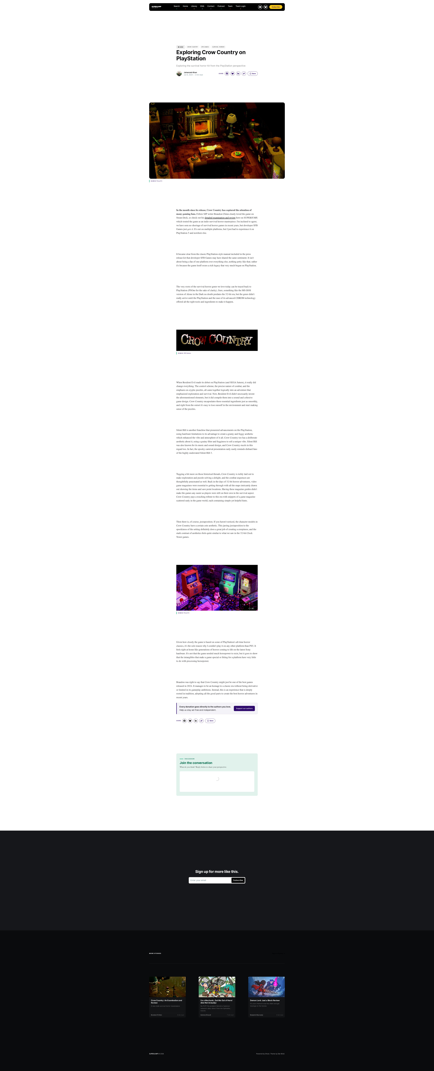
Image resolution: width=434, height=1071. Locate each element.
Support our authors (244, 708)
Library (194, 6)
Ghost (267, 1054)
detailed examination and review (220, 217)
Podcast (221, 6)
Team (230, 6)
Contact (210, 6)
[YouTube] (260, 7)
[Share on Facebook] (227, 73)
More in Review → (278, 953)
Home (185, 6)
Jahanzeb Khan (190, 72)
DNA (202, 6)
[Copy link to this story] (244, 73)
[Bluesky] (265, 7)
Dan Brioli (281, 1054)
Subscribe (276, 7)
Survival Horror (218, 47)
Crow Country (192, 47)
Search (177, 6)
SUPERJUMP (153, 1054)
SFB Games (205, 47)
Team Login (241, 6)
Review (181, 47)
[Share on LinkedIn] (238, 73)
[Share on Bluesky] (232, 73)
